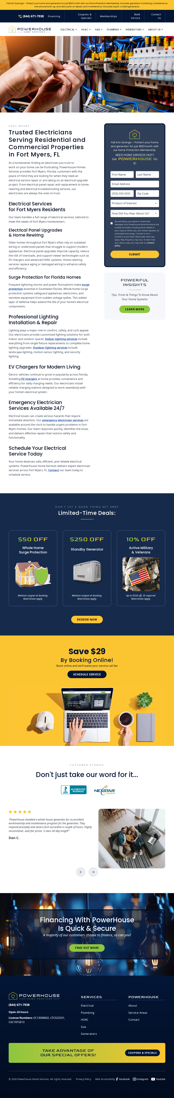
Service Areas (137, 1013)
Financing (54, 16)
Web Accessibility (105, 1079)
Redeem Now (87, 619)
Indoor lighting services (61, 339)
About (132, 1005)
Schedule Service (87, 674)
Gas (83, 1027)
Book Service (135, 16)
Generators (89, 1034)
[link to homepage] (30, 29)
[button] (69, 29)
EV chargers (29, 379)
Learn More (134, 309)
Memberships (108, 16)
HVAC (84, 1020)
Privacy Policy (83, 1079)
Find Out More (87, 948)
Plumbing (87, 1013)
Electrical (87, 1005)
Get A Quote (150, 7)
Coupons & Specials (85, 16)
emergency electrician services (62, 420)
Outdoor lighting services (50, 348)
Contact (53, 470)
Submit (134, 254)
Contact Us (156, 16)
